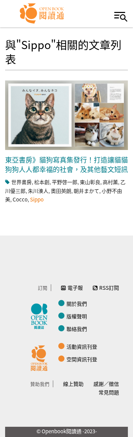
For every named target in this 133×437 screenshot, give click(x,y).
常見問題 (109, 392)
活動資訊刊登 (81, 346)
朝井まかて (86, 190)
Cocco (20, 199)
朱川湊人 (38, 190)
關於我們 (76, 303)
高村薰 (110, 181)
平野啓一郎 (64, 181)
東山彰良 (90, 181)
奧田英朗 (61, 190)
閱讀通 (41, 357)
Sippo (37, 199)
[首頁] (42, 13)
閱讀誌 (41, 315)
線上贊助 (73, 383)
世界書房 (21, 181)
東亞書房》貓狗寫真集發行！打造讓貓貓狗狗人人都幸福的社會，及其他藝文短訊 (66, 164)
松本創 (41, 181)
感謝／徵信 (106, 383)
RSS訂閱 (109, 287)
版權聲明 (76, 316)
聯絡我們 (76, 328)
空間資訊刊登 (81, 359)
